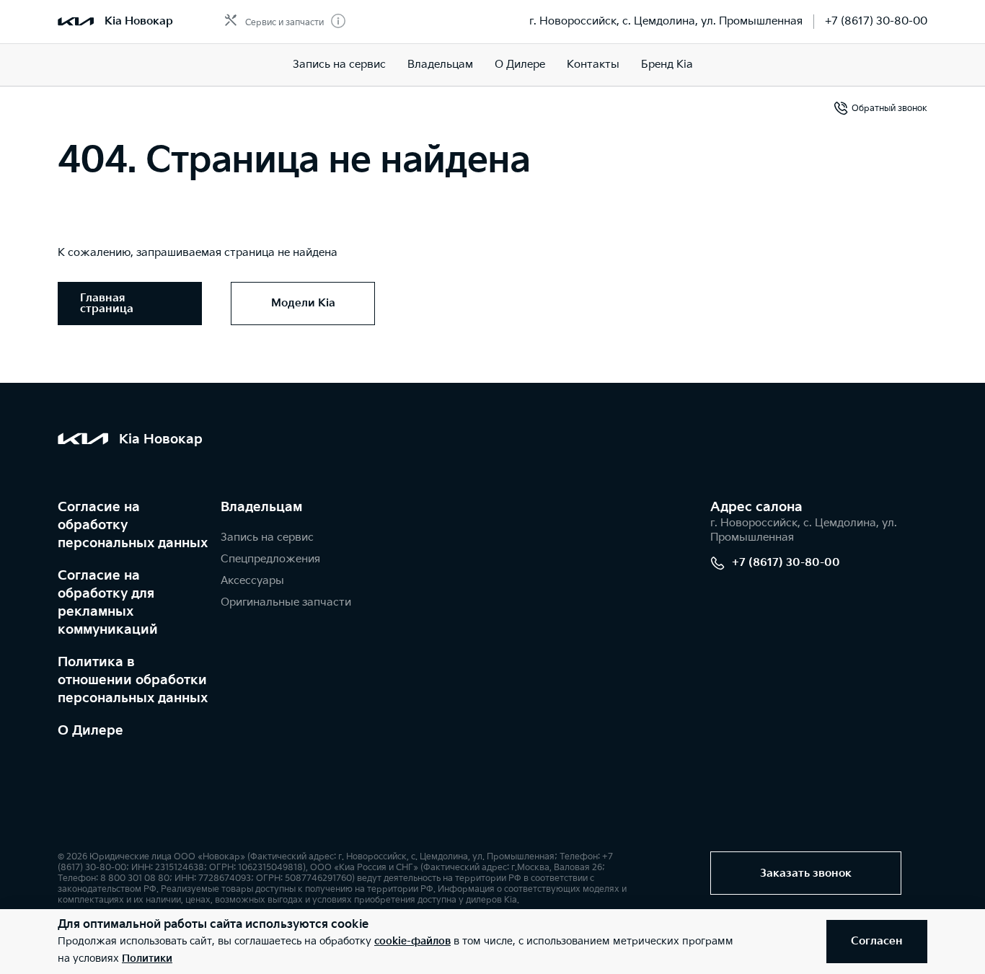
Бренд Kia (667, 64)
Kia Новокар (139, 21)
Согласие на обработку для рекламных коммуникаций (108, 602)
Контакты (593, 64)
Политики (147, 958)
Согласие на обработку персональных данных (133, 525)
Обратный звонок (889, 108)
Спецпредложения (270, 559)
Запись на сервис (339, 64)
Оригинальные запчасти (286, 602)
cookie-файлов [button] (412, 941)
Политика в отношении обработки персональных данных (133, 680)
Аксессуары (252, 581)
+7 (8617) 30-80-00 (876, 21)
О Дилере (90, 730)
